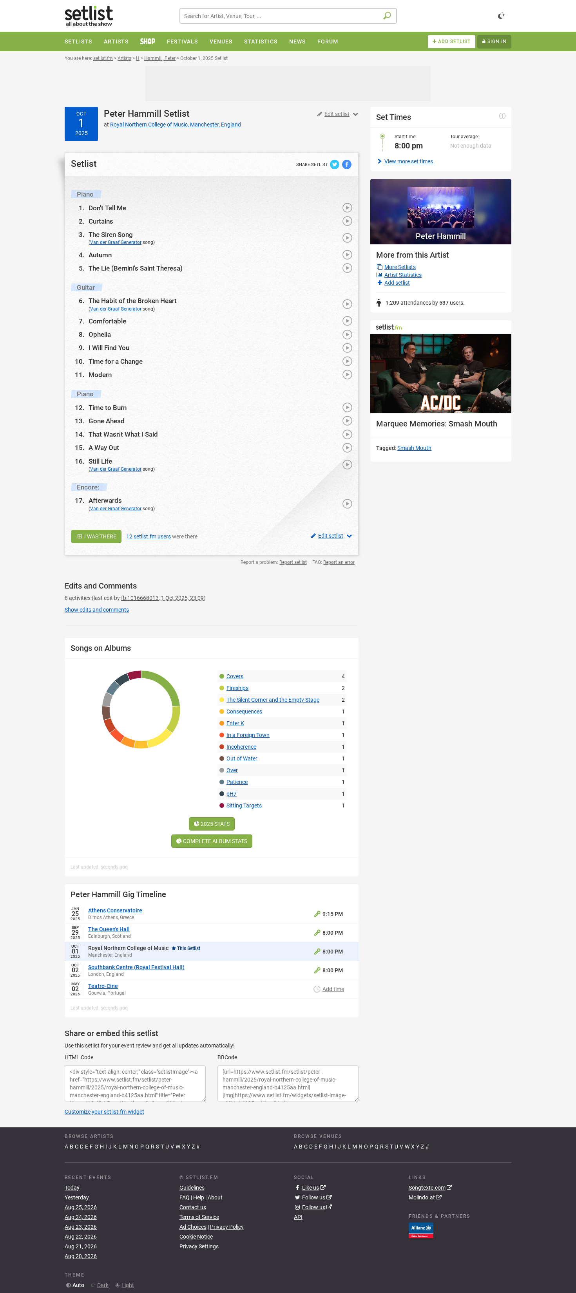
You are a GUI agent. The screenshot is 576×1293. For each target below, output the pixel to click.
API (298, 1217)
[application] (440, 374)
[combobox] (288, 16)
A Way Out (104, 447)
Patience (237, 782)
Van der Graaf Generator (115, 242)
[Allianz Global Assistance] (421, 1230)
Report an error (339, 562)
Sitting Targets (244, 805)
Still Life (100, 461)
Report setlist (293, 562)
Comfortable (107, 321)
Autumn (100, 255)
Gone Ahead (107, 421)
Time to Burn (108, 408)
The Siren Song (111, 234)
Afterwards (105, 500)
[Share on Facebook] (346, 164)
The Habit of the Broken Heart (133, 301)
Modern (100, 375)
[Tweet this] (335, 164)
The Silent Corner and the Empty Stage (272, 700)
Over (232, 770)
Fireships (237, 688)
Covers (234, 676)
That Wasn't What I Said (123, 434)
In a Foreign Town (248, 735)
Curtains (101, 221)
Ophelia (100, 334)
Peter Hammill (132, 113)
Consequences (244, 711)
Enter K (235, 723)
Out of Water (241, 758)
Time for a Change (116, 361)
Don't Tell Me (107, 208)
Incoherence (241, 747)
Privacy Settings (199, 1246)
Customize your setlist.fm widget (104, 1112)
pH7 (231, 794)
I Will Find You (109, 348)
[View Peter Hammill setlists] (440, 203)
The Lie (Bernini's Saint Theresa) (136, 268)
